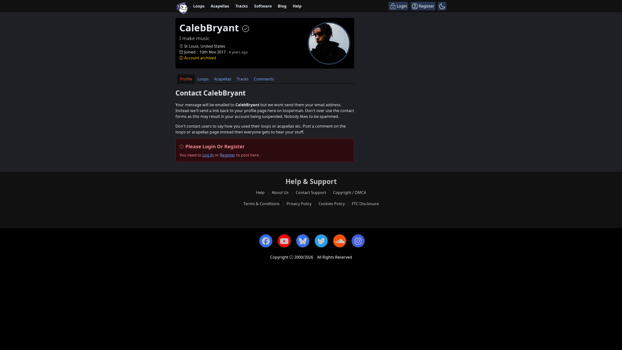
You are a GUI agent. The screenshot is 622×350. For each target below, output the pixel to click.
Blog (282, 6)
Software (263, 6)
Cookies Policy (332, 203)
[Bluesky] (303, 241)
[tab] (186, 78)
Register (227, 155)
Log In (208, 155)
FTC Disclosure (365, 203)
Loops (199, 6)
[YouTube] (284, 241)
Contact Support (311, 192)
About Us (280, 192)
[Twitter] (321, 241)
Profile (186, 79)
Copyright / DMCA (349, 192)
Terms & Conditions (261, 203)
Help (297, 6)
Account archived (200, 58)
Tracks (241, 6)
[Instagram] (358, 241)
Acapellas (220, 6)
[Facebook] (266, 241)
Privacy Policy (299, 203)
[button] (442, 6)
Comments (264, 79)
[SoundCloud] (339, 241)
